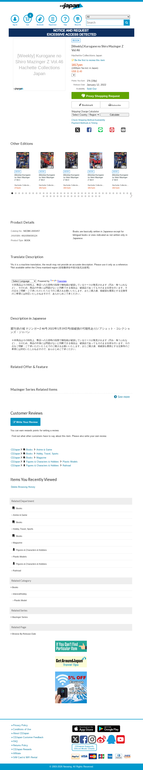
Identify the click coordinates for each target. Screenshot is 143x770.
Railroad (67, 465)
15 (61, 193)
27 (103, 193)
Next (131, 195)
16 (64, 193)
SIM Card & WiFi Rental (25, 757)
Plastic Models (70, 461)
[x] (75, 739)
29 (110, 193)
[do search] (127, 23)
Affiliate (17, 753)
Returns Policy (20, 745)
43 (68, 196)
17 (68, 193)
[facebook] (84, 739)
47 (82, 196)
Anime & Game (44, 449)
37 (47, 196)
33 (124, 193)
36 (43, 196)
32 (120, 193)
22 (85, 193)
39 (54, 196)
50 (92, 196)
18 (71, 193)
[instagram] (92, 739)
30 (113, 193)
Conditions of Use (22, 729)
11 (47, 193)
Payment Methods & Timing (84, 123)
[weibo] (101, 739)
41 (61, 196)
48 (85, 196)
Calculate (114, 114)
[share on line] (100, 129)
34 (127, 193)
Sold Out (91, 88)
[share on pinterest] (112, 129)
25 (96, 193)
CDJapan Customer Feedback (28, 737)
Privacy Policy (20, 725)
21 (82, 193)
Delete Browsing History (23, 487)
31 (117, 193)
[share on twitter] (77, 129)
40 (57, 196)
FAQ (15, 741)
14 (57, 193)
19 (75, 193)
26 (99, 193)
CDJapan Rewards (22, 749)
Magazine (41, 457)
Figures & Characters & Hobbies (42, 461)
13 (54, 193)
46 (78, 196)
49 (89, 196)
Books (29, 449)
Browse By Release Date (24, 634)
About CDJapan (21, 733)
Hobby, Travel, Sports (47, 453)
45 (75, 196)
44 (71, 196)
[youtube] (120, 739)
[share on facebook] (89, 129)
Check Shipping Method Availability (88, 120)
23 (89, 193)
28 (106, 193)
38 (50, 196)
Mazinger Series (20, 617)
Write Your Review (27, 422)
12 (50, 193)
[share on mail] (123, 129)
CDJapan (15, 449)
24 (92, 193)
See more (124, 396)
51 (96, 196)
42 (64, 196)
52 (99, 196)
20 (78, 193)
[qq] (111, 739)
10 (43, 193)
